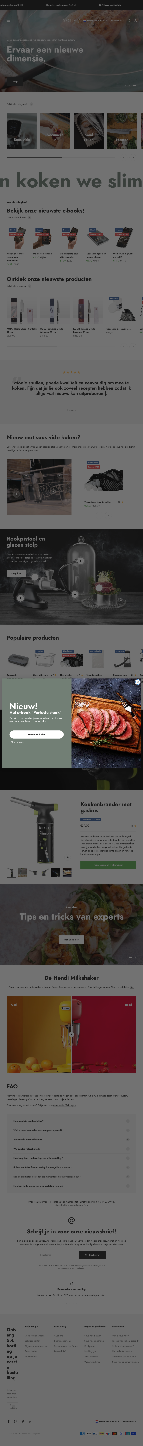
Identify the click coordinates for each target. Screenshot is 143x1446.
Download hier (36, 734)
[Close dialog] (137, 682)
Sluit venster (17, 742)
